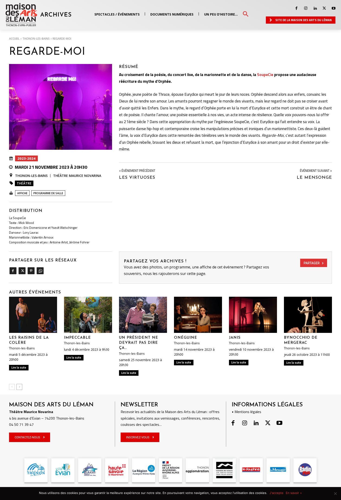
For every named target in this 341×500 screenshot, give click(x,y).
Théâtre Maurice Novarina (77, 175)
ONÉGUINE (185, 338)
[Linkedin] (315, 8)
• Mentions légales (246, 411)
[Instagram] (305, 8)
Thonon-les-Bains (36, 39)
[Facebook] (296, 8)
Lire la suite (18, 367)
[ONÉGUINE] (198, 315)
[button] (245, 14)
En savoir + (294, 493)
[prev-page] (12, 387)
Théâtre (24, 183)
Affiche (22, 193)
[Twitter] (324, 8)
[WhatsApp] (40, 270)
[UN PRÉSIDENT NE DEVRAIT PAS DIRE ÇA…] (143, 315)
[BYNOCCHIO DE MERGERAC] (308, 315)
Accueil (14, 39)
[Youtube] (333, 8)
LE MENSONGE (314, 178)
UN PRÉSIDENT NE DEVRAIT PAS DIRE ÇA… (138, 343)
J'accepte (276, 493)
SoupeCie (265, 75)
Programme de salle (48, 193)
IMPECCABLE (77, 338)
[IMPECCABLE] (88, 315)
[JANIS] (253, 315)
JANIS (235, 338)
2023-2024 (26, 158)
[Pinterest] (31, 270)
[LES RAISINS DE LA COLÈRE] (33, 315)
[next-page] (19, 387)
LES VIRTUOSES (137, 178)
